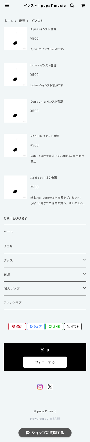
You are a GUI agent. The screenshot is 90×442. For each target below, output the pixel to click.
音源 (22, 21)
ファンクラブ (12, 303)
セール (8, 232)
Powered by (40, 418)
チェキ (8, 246)
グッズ (8, 260)
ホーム (8, 21)
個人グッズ (12, 288)
